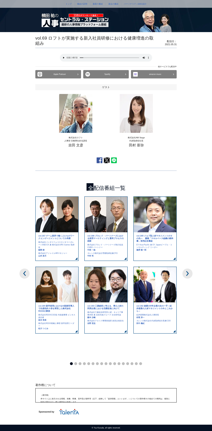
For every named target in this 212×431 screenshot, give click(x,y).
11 (114, 363)
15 (132, 363)
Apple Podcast (60, 74)
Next (187, 274)
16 (136, 363)
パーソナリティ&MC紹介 (135, 4)
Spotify (107, 74)
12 (119, 363)
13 (123, 363)
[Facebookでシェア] (99, 160)
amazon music (155, 74)
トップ (69, 4)
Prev (24, 274)
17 (140, 363)
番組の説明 (82, 4)
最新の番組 (98, 4)
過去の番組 (113, 4)
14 (127, 363)
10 (110, 363)
